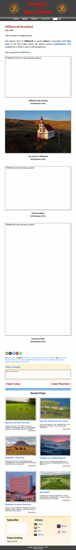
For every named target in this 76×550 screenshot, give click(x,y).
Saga (17, 362)
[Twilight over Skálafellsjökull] (55, 445)
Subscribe (45, 19)
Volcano (26, 362)
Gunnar (47, 360)
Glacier (42, 360)
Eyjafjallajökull (29, 360)
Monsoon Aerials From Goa (17, 422)
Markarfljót (8, 362)
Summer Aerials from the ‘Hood (54, 421)
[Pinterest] (17, 353)
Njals (13, 362)
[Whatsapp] (20, 353)
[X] (10, 353)
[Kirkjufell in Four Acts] (20, 446)
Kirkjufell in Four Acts (14, 457)
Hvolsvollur (60, 360)
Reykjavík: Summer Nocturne (18, 504)
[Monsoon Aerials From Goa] (20, 409)
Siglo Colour (14, 383)
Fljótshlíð (37, 360)
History (34, 358)
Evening (21, 360)
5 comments (13, 367)
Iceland (39, 358)
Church (61, 358)
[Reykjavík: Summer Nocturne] (20, 486)
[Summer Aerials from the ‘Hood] (55, 408)
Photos (34, 19)
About (25, 19)
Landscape (45, 358)
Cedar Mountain (60, 383)
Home (16, 19)
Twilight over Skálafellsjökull (52, 458)
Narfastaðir (45, 492)
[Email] (6, 353)
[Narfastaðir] (55, 480)
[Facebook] (13, 353)
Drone (17, 360)
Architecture (27, 358)
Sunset (21, 362)
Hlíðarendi (53, 360)
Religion (51, 358)
